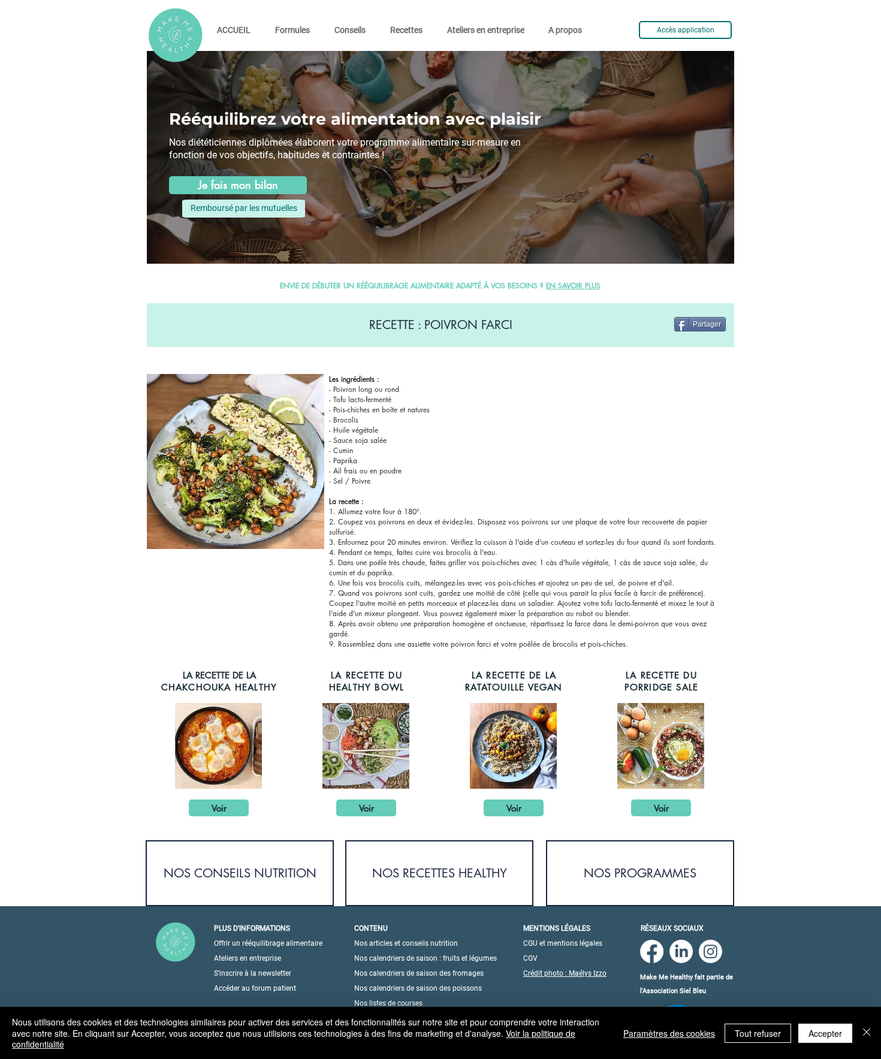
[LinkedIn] (681, 951)
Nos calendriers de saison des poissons (418, 988)
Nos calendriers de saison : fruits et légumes (425, 958)
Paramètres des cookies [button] (669, 1033)
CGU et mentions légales (562, 943)
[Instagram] (710, 951)
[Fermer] (866, 1032)
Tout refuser (758, 1033)
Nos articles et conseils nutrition (406, 943)
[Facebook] (651, 951)
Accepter (825, 1033)
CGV (530, 958)
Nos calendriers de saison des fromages (419, 973)
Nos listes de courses (388, 1003)
